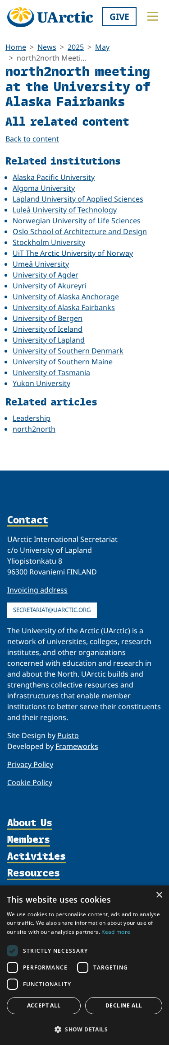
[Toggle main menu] (153, 16)
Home (15, 47)
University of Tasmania (51, 372)
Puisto (68, 735)
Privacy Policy (30, 764)
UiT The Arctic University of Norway (73, 253)
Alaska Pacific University (54, 177)
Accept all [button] (44, 1005)
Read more (115, 932)
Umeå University (41, 264)
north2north (34, 429)
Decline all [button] (123, 1005)
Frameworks (76, 746)
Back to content (32, 139)
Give (119, 16)
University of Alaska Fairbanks (64, 307)
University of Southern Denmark (68, 351)
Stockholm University (49, 242)
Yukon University (41, 383)
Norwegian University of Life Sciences (77, 221)
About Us (29, 823)
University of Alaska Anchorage (66, 296)
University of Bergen (47, 318)
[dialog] (84, 965)
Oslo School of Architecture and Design (80, 231)
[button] (84, 1029)
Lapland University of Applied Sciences (78, 199)
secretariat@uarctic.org (52, 610)
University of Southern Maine (63, 362)
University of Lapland (49, 340)
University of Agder (45, 275)
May (102, 47)
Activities (36, 856)
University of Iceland (47, 329)
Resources (33, 873)
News (46, 47)
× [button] (158, 895)
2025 (76, 47)
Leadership (31, 418)
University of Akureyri (50, 286)
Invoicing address (37, 590)
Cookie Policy (29, 782)
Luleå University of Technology (65, 210)
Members (28, 840)
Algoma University (44, 188)
